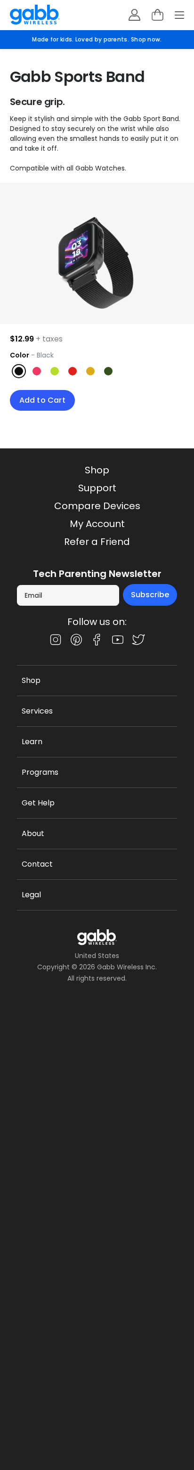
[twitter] (138, 639)
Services (37, 711)
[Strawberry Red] (72, 371)
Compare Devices (97, 505)
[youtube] (117, 639)
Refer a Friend (97, 541)
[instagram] (55, 639)
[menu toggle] (179, 15)
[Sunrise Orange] (90, 371)
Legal (31, 894)
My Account (97, 523)
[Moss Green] (108, 371)
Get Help (38, 802)
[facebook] (97, 639)
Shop (97, 470)
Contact (37, 864)
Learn (32, 741)
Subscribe (150, 594)
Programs (40, 772)
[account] (134, 15)
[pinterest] (76, 639)
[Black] (19, 371)
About (33, 833)
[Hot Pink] (37, 371)
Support (97, 488)
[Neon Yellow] (55, 371)
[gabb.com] (35, 14)
